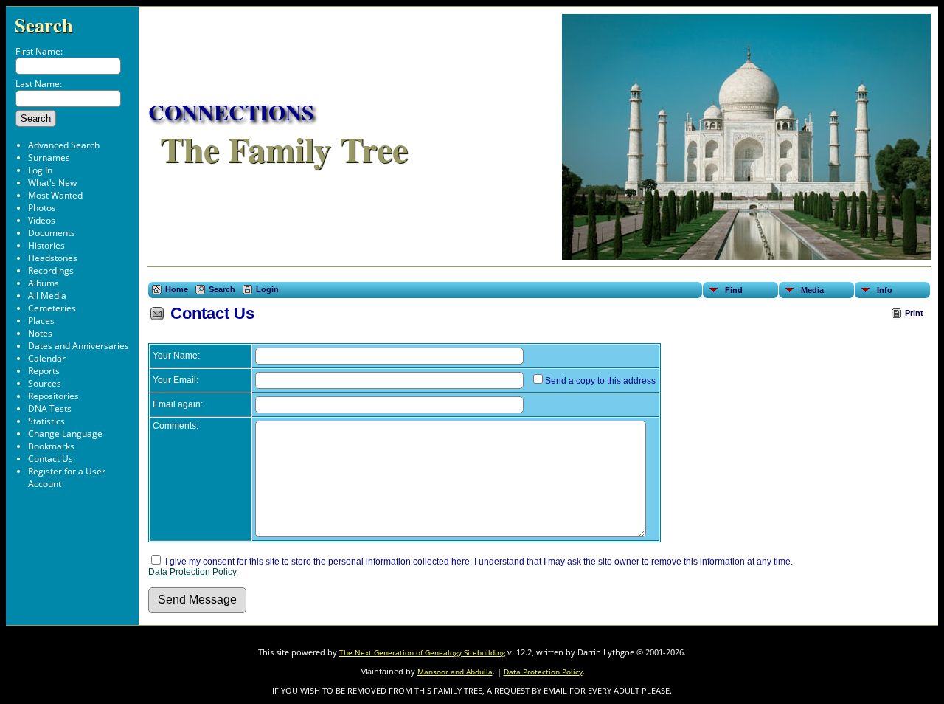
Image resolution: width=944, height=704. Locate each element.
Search (44, 24)
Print (914, 312)
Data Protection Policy (192, 572)
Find (734, 290)
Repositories (53, 396)
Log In (40, 170)
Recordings (51, 270)
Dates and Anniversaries (78, 345)
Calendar (47, 358)
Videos (41, 220)
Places (41, 320)
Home (176, 289)
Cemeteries (52, 308)
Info (884, 290)
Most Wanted (55, 195)
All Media (47, 295)
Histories (46, 245)
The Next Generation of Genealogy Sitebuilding (422, 652)
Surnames (49, 157)
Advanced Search (64, 145)
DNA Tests (50, 408)
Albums (43, 283)
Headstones (52, 258)
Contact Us (50, 458)
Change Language (65, 433)
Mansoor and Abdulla (455, 671)
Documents (51, 233)
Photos (42, 207)
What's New (52, 182)
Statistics (46, 421)
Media (812, 290)
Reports (44, 371)
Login (267, 289)
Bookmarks (51, 446)
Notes (40, 333)
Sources (44, 383)
